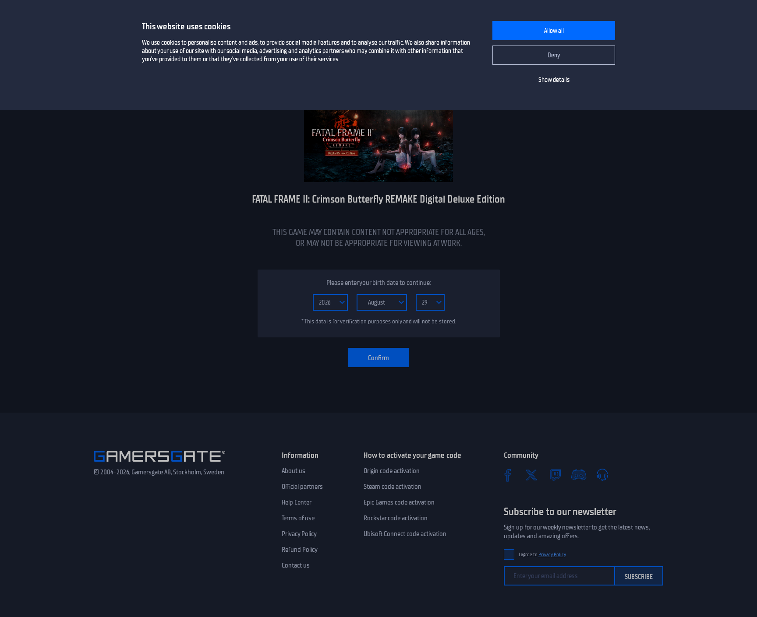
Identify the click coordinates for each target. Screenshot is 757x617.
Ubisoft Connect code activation (405, 533)
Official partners (302, 486)
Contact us (296, 565)
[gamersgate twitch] (555, 475)
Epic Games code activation (399, 502)
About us (293, 470)
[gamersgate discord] (579, 475)
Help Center (296, 502)
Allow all (554, 31)
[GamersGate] (159, 463)
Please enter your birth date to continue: (378, 282)
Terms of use (298, 518)
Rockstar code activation (396, 518)
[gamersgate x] (531, 475)
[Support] (602, 475)
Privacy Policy (299, 533)
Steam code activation (392, 486)
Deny (554, 55)
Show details (554, 80)
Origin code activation (392, 470)
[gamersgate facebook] (508, 475)
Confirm (378, 358)
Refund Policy (300, 549)
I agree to (542, 554)
